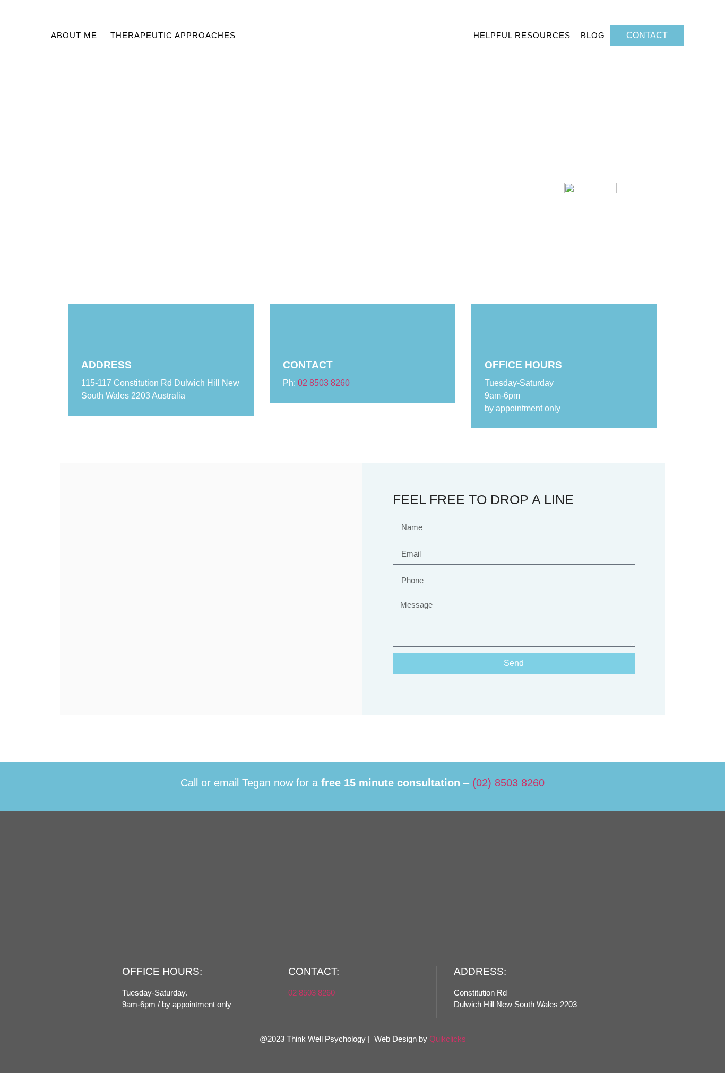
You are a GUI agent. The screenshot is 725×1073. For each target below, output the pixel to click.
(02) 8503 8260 (508, 783)
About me (74, 35)
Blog (593, 35)
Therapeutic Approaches (173, 35)
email (226, 783)
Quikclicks (447, 1038)
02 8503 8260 (324, 382)
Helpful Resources (522, 35)
